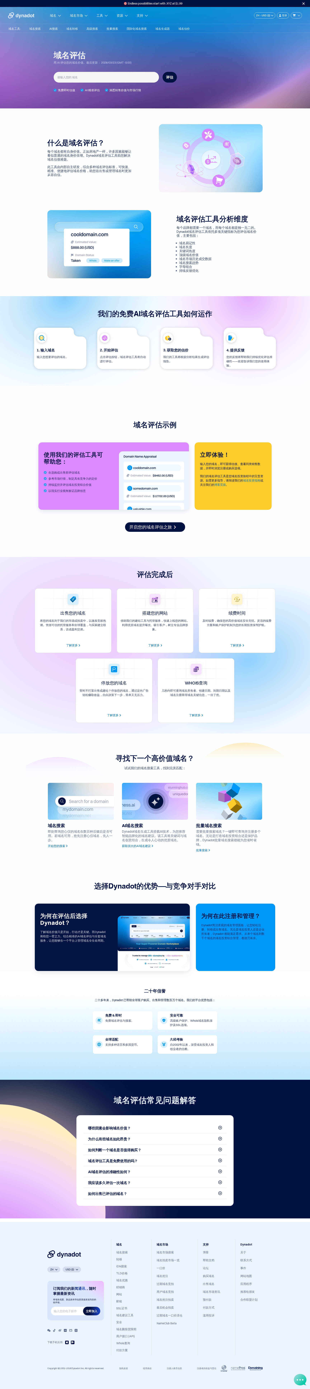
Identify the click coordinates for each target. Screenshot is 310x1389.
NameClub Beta (167, 1323)
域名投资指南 (251, 480)
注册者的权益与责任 (206, 1368)
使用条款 (147, 1368)
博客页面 (220, 484)
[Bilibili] (70, 1330)
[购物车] (296, 15)
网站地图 (246, 1276)
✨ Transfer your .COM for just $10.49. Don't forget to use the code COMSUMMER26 (153, 3)
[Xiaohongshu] (65, 1330)
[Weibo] (59, 1330)
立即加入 (91, 1311)
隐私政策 (123, 1368)
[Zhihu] (76, 1330)
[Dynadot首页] (21, 15)
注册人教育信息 (174, 1368)
